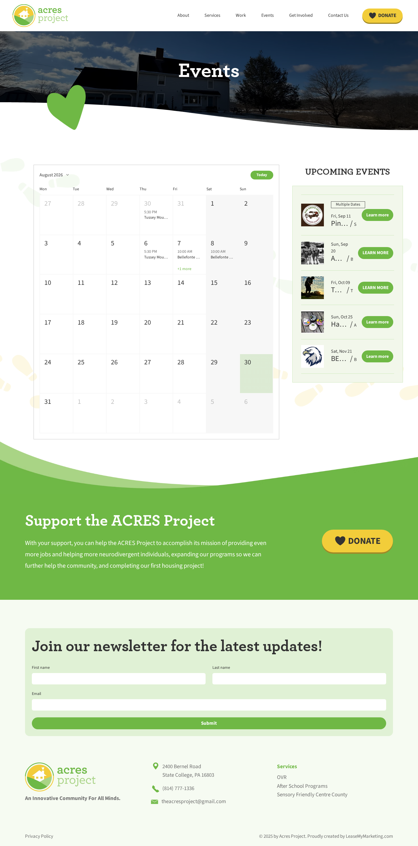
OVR (282, 777)
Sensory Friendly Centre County (312, 795)
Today (261, 175)
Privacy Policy (39, 836)
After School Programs (302, 786)
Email (36, 694)
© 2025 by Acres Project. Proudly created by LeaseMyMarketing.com (326, 836)
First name (41, 667)
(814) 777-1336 (178, 788)
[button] (56, 215)
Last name (221, 667)
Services (287, 766)
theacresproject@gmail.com (194, 801)
